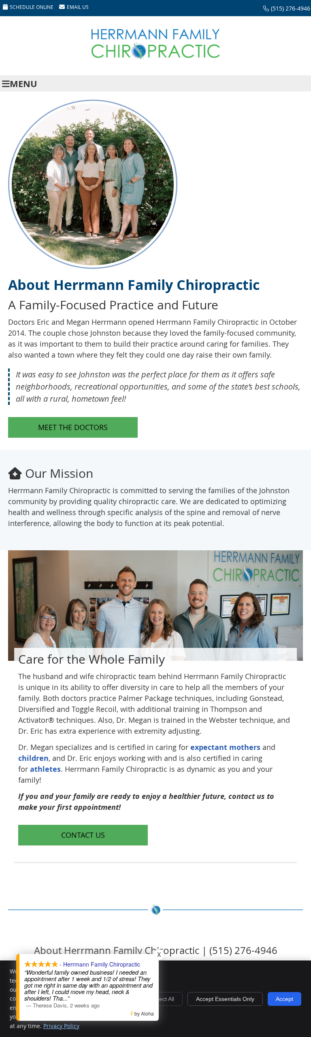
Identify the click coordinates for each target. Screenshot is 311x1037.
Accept (284, 999)
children (33, 758)
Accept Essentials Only (225, 999)
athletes (45, 769)
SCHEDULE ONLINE (31, 7)
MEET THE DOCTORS (73, 427)
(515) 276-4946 (290, 8)
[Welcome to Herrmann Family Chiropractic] (155, 57)
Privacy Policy (61, 1026)
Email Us (78, 7)
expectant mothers (225, 747)
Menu (23, 83)
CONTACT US (83, 835)
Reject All (162, 999)
